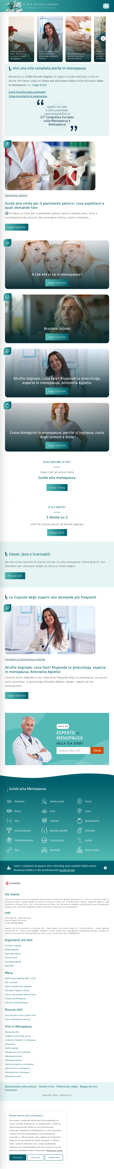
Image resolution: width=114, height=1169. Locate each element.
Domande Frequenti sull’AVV (17, 990)
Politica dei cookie (67, 1086)
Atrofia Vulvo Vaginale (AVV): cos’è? (20, 978)
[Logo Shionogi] (13, 883)
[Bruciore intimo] (57, 323)
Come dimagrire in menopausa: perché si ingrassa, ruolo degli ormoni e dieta (57, 435)
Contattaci (11, 1090)
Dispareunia (10, 1044)
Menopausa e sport (13, 1076)
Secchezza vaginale (13, 961)
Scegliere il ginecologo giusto (18, 1036)
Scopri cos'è (57, 532)
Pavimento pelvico (16, 195)
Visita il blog (57, 487)
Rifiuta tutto (35, 1157)
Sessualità (9, 965)
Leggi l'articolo (17, 227)
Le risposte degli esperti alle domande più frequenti (52, 597)
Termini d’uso (46, 1086)
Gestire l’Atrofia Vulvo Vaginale (18, 986)
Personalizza (18, 1157)
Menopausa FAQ (12, 1032)
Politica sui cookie (54, 1150)
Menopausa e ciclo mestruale (17, 1052)
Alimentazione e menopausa (17, 1072)
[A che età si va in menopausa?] (57, 268)
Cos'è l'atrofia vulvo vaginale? (27, 91)
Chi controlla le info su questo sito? (20, 1015)
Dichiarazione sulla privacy (20, 1086)
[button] (103, 38)
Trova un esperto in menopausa (28, 96)
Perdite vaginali (11, 1048)
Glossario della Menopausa (16, 1002)
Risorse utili (15, 575)
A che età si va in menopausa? (57, 274)
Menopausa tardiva (13, 1060)
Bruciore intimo (57, 328)
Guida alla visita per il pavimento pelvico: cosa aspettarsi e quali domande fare (54, 205)
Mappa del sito (88, 1086)
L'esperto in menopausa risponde (25, 659)
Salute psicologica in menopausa (19, 1064)
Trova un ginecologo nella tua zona (20, 994)
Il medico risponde (13, 945)
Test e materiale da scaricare (17, 1019)
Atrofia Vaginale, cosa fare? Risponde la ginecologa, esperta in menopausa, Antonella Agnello (57, 380)
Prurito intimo (11, 957)
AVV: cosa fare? (11, 982)
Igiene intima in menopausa (17, 1068)
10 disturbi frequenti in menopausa (20, 1040)
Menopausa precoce (13, 1056)
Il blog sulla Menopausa (15, 998)
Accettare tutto (53, 1157)
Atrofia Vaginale (12, 949)
